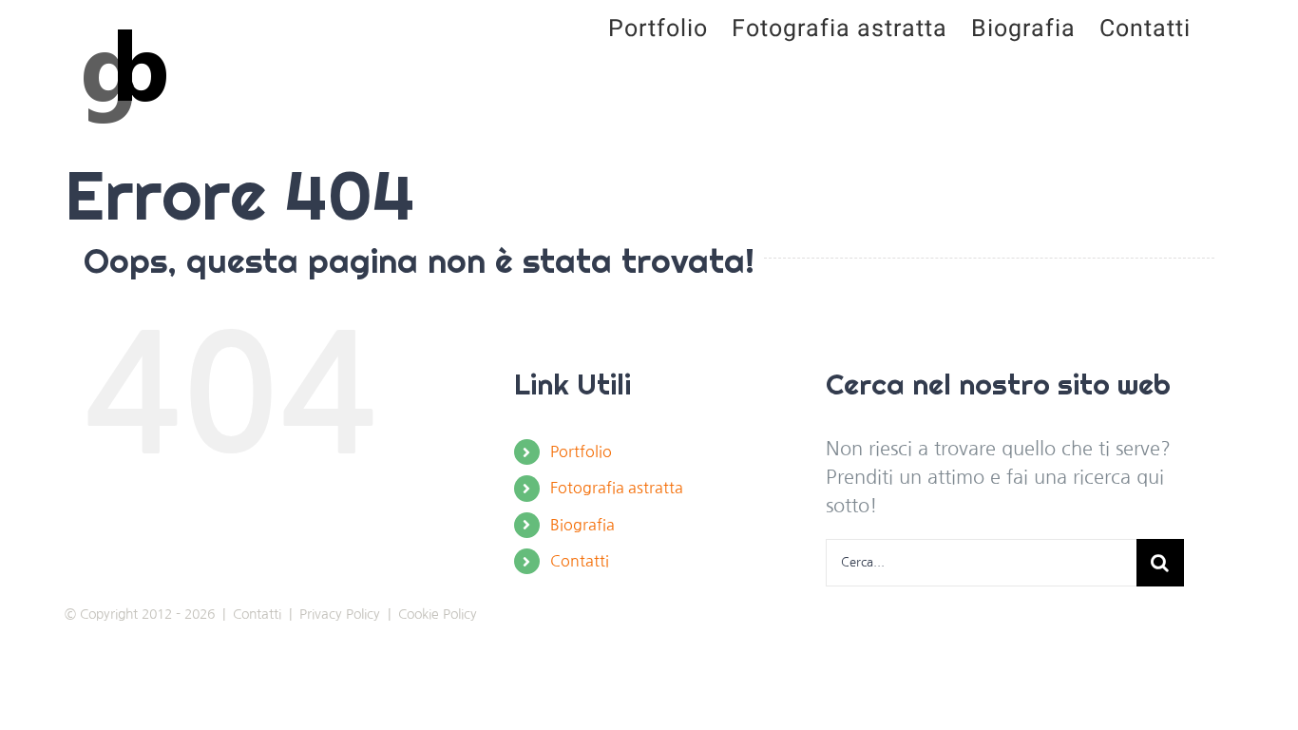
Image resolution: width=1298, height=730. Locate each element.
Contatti (579, 560)
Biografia (582, 524)
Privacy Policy (339, 614)
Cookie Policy (437, 614)
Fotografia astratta (616, 487)
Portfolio (581, 451)
